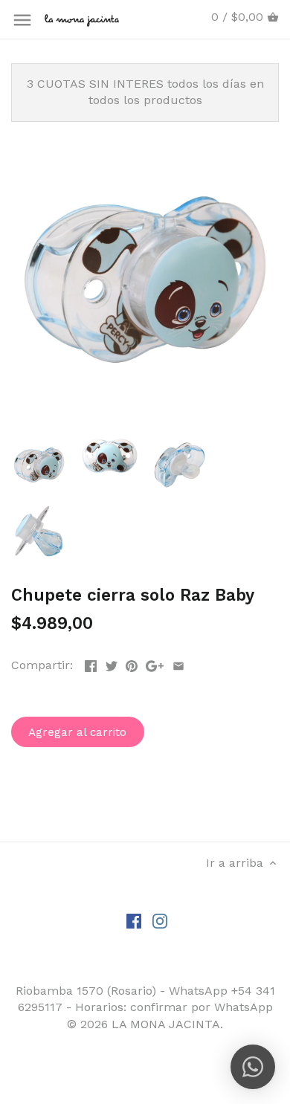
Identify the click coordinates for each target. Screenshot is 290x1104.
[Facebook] (133, 920)
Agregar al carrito (77, 732)
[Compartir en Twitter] (111, 663)
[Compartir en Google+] (155, 663)
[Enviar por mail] (178, 663)
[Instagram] (159, 920)
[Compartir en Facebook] (91, 663)
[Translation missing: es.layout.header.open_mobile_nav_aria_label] (22, 20)
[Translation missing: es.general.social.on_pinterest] (132, 663)
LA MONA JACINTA (166, 1024)
